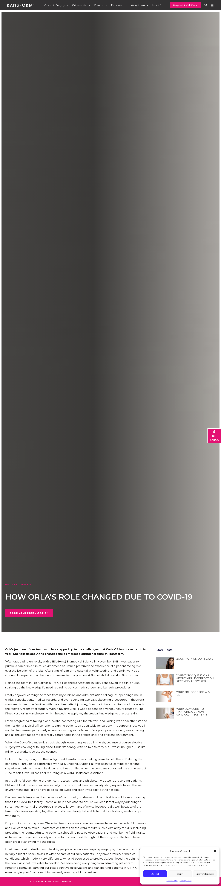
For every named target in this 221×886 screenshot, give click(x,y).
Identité (156, 5)
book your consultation (29, 613)
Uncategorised (18, 584)
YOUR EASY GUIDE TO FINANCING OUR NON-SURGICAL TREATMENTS (191, 712)
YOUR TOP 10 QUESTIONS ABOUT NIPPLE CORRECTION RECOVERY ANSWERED (195, 678)
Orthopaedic (79, 5)
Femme (99, 5)
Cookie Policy (172, 880)
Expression (117, 5)
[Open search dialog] (206, 5)
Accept (155, 873)
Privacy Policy (186, 880)
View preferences (204, 873)
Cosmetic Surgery (54, 5)
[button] (214, 851)
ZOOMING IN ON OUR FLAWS (194, 658)
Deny (180, 873)
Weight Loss (138, 5)
